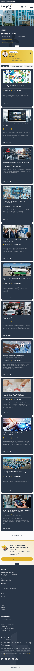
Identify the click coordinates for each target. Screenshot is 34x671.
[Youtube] (6, 659)
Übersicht (5, 66)
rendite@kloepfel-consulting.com (9, 588)
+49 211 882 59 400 (6, 580)
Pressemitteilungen (16, 66)
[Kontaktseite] (22, 7)
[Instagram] (16, 659)
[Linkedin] (30, 53)
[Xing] (9, 659)
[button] (17, 535)
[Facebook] (2, 659)
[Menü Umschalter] (31, 6)
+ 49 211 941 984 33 (6, 585)
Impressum (15, 669)
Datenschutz (9, 669)
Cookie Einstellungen (23, 669)
